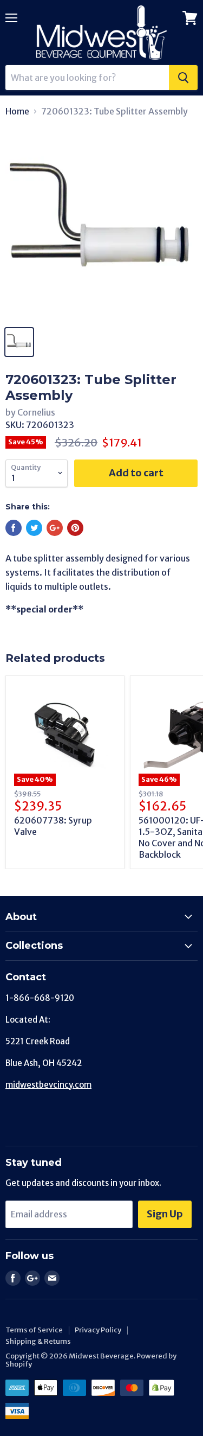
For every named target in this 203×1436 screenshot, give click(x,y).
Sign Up (165, 1214)
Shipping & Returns (38, 1341)
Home (17, 111)
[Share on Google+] (55, 528)
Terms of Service (34, 1330)
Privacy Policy (98, 1330)
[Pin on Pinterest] (75, 528)
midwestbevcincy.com (48, 1085)
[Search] (183, 77)
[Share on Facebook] (13, 528)
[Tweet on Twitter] (34, 528)
